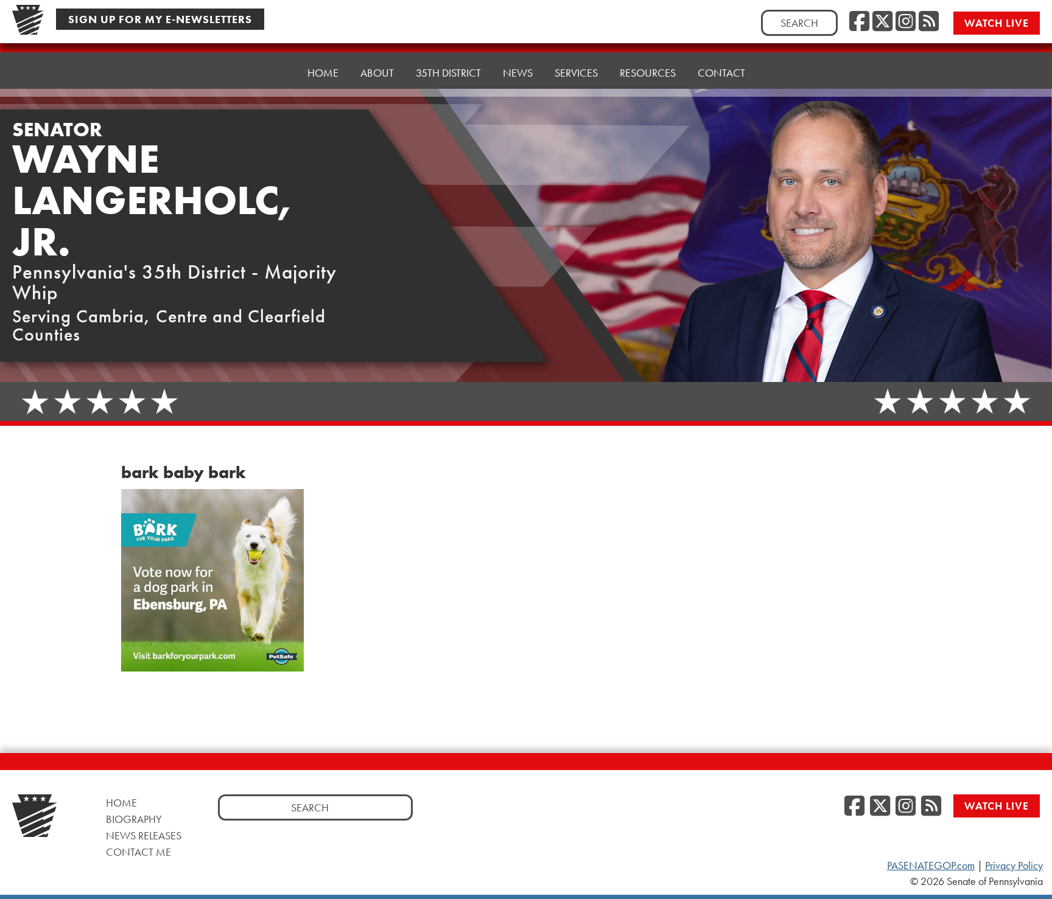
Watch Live (996, 23)
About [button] (377, 73)
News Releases (143, 835)
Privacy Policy (1014, 865)
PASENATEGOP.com (931, 865)
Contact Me (138, 852)
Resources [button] (648, 73)
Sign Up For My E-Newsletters (160, 19)
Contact (721, 73)
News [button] (518, 73)
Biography (134, 819)
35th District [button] (448, 73)
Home (322, 73)
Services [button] (576, 73)
